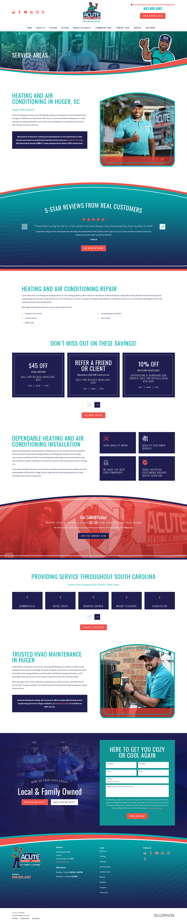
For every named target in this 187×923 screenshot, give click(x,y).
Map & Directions (62, 862)
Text (30, 386)
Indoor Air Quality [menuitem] (82, 27)
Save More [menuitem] (150, 27)
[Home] (92, 12)
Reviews (103, 882)
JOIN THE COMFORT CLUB (93, 535)
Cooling (103, 856)
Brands (102, 877)
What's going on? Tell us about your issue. (120, 786)
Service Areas (105, 867)
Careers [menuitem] (137, 27)
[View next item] (162, 227)
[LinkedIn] (31, 12)
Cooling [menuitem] (53, 27)
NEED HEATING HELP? (34, 802)
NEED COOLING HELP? (64, 802)
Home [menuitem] (29, 27)
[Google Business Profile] (13, 12)
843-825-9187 (152, 8)
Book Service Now (153, 15)
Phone (109, 771)
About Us (103, 851)
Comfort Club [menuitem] (122, 27)
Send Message (137, 816)
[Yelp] (43, 12)
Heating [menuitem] (65, 27)
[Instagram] (37, 12)
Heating (103, 861)
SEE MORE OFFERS (93, 415)
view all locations (93, 627)
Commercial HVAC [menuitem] (104, 27)
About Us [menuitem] (40, 27)
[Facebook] (19, 12)
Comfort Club (105, 872)
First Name (110, 764)
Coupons (103, 887)
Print (46, 386)
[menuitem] (15, 918)
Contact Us (104, 892)
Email (38, 386)
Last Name (142, 764)
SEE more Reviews (93, 248)
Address (109, 779)
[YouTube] (25, 12)
